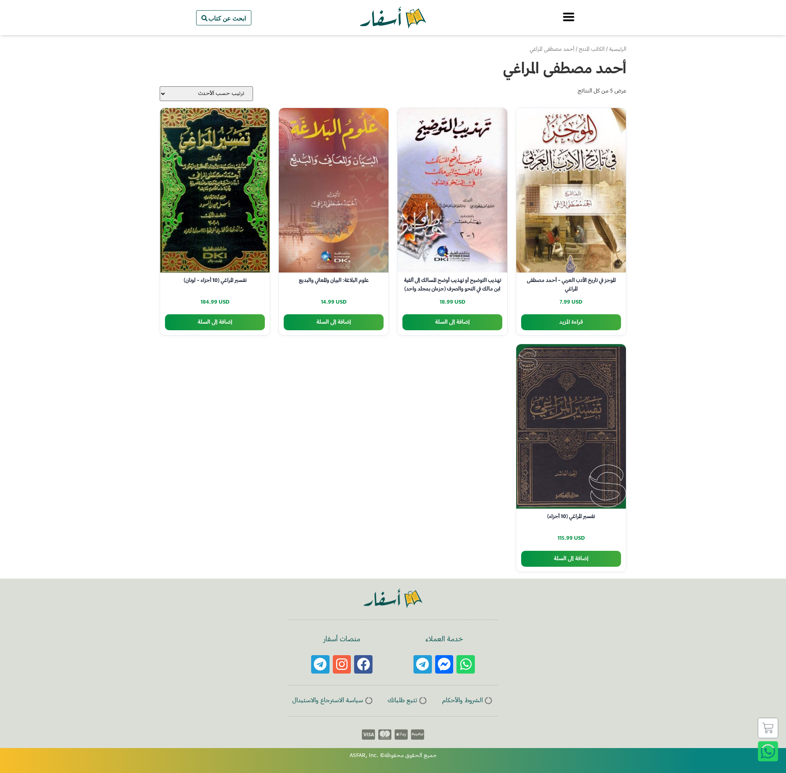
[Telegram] (422, 664)
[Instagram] (342, 664)
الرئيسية (617, 49)
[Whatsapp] (465, 664)
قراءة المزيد (571, 322)
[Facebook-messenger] (444, 664)
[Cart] (768, 728)
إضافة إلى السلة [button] (452, 322)
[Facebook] (363, 664)
